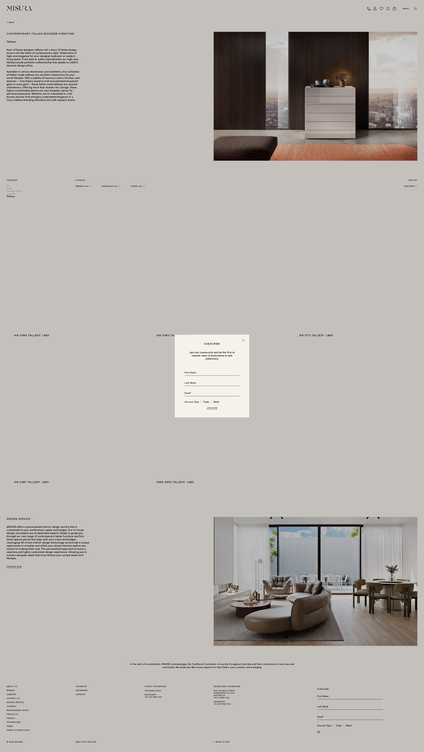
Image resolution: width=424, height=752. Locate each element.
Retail (216, 402)
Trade (206, 402)
